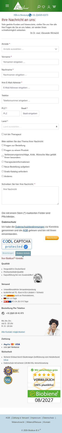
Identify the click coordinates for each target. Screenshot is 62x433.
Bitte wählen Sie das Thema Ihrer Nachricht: (23, 141)
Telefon (5, 95)
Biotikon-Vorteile (23, 253)
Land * (5, 121)
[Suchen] (38, 7)
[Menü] (7, 5)
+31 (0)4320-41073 (40, 15)
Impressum (36, 418)
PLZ (4, 108)
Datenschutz (49, 418)
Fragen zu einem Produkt (16, 150)
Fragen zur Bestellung (14, 145)
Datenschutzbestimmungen (30, 227)
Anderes (8, 176)
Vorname (7, 57)
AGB (25, 230)
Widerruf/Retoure (34, 422)
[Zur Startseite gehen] (21, 6)
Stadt (24, 108)
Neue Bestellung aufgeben (16, 167)
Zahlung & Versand (20, 418)
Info (5, 360)
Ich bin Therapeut (12, 134)
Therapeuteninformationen (17, 162)
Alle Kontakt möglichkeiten (13, 332)
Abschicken (52, 238)
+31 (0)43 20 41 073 (15, 313)
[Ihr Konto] (49, 6)
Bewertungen (8, 253)
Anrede (6, 44)
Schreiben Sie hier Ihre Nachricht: (18, 184)
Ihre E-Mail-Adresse (12, 82)
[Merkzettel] (44, 6)
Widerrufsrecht (18, 422)
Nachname (7, 69)
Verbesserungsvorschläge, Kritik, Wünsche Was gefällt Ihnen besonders (30, 156)
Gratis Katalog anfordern (16, 171)
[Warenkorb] (54, 6)
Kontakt (46, 422)
